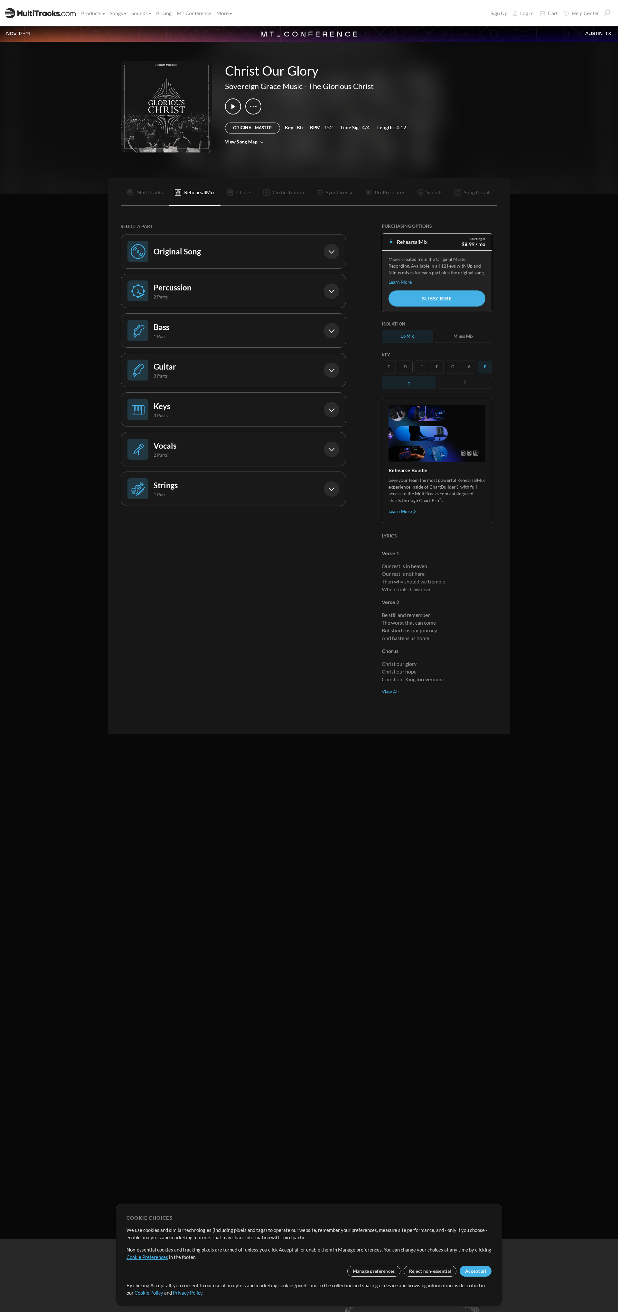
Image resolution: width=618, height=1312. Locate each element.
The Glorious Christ (341, 86)
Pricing (164, 13)
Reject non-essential (430, 1271)
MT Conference (194, 13)
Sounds (139, 13)
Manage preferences (374, 1271)
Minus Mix (463, 336)
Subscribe (437, 298)
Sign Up (499, 13)
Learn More (400, 282)
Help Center (585, 13)
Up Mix (407, 336)
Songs (116, 13)
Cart (553, 13)
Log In (527, 13)
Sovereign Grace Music (264, 86)
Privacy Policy (187, 1293)
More (222, 13)
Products (91, 13)
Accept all (475, 1271)
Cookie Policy (149, 1293)
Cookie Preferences (147, 1257)
